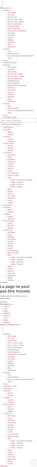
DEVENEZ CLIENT (10, 63)
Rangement (12, 198)
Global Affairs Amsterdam (17, 31)
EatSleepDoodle (13, 26)
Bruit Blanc (11, 155)
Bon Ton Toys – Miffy (15, 19)
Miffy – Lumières (17, 182)
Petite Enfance (9, 143)
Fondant (10, 164)
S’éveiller (11, 148)
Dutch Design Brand (15, 24)
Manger (10, 150)
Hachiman (11, 33)
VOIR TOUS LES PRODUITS (11, 124)
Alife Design (12, 12)
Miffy (9, 178)
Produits (7, 49)
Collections (8, 153)
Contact (7, 306)
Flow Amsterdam (14, 28)
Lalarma (10, 38)
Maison (10, 132)
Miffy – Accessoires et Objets (21, 180)
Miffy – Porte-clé (17, 184)
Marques (7, 10)
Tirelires (10, 203)
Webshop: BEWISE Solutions (10, 325)
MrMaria (10, 40)
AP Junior (11, 15)
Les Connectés (13, 173)
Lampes (10, 139)
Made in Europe (13, 175)
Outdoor (11, 194)
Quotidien (7, 130)
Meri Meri (11, 42)
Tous (9, 51)
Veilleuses (11, 141)
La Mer (10, 171)
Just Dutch (11, 35)
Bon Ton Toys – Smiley (16, 22)
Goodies (11, 166)
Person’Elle (11, 47)
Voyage (10, 134)
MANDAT (7, 313)
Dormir (10, 146)
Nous (5, 60)
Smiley (10, 200)
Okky (9, 44)
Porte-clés (11, 196)
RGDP (6, 311)
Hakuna (10, 168)
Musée (10, 191)
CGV (5, 309)
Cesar (10, 157)
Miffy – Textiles (16, 187)
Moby (10, 189)
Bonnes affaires (13, 53)
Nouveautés (8, 127)
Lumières (7, 137)
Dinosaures (12, 162)
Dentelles (11, 159)
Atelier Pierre (12, 17)
